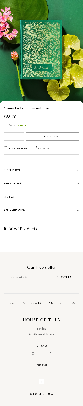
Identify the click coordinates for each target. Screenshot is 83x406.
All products (32, 303)
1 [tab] (79, 50)
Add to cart (52, 136)
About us (55, 303)
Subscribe (64, 277)
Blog (72, 303)
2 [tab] (79, 53)
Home (11, 303)
